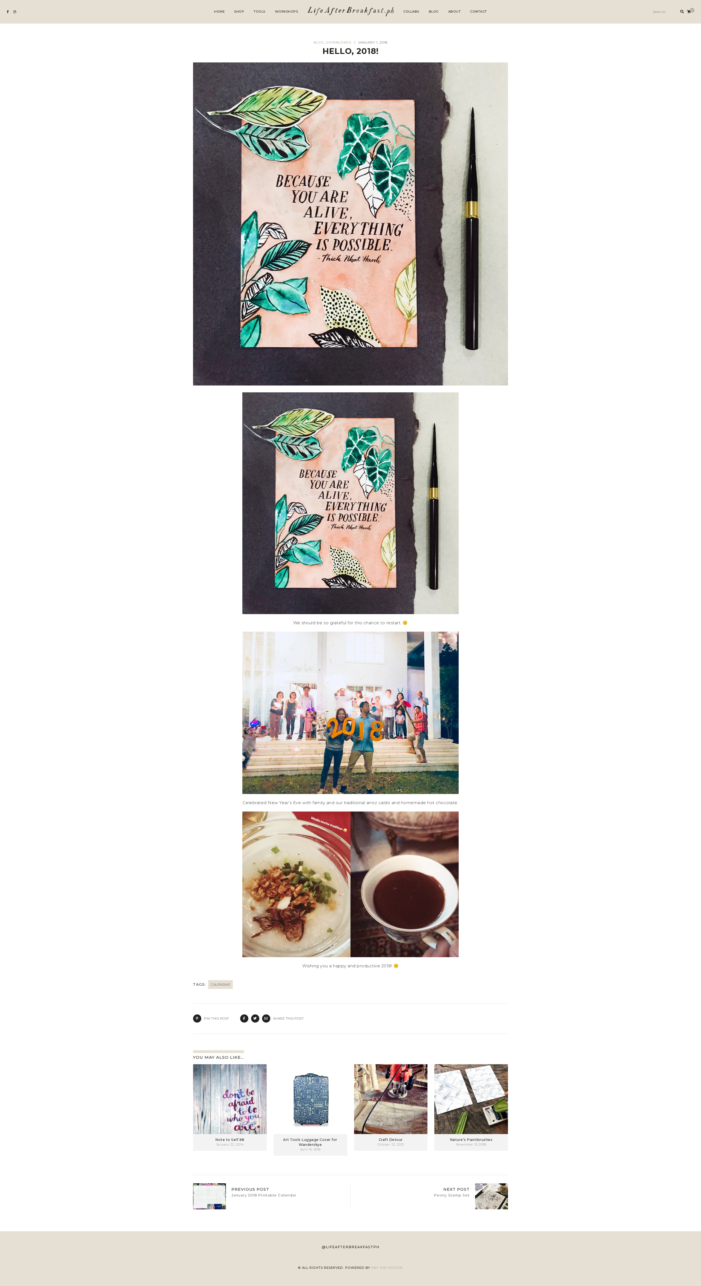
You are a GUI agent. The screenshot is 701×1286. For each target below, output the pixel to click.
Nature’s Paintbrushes (471, 1140)
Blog (434, 11)
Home (219, 11)
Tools (259, 11)
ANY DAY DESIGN (386, 1268)
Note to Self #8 (230, 1140)
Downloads (338, 42)
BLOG (319, 42)
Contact (478, 11)
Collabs (411, 11)
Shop (239, 11)
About (454, 11)
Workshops (286, 11)
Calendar (220, 984)
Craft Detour (391, 1140)
